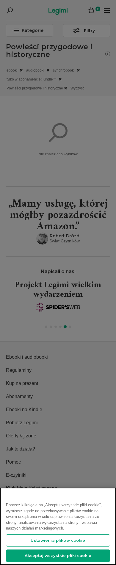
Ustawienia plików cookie (58, 540)
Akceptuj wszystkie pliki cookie (58, 555)
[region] (58, 526)
